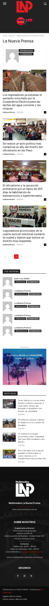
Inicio (5, 35)
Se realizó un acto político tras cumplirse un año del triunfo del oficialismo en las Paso (23, 147)
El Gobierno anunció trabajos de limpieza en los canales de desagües (31, 422)
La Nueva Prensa (9, 112)
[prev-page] (5, 256)
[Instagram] (24, 576)
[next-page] (27, 256)
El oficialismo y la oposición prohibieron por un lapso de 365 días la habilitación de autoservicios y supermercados (22, 190)
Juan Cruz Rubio (22, 278)
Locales (6, 90)
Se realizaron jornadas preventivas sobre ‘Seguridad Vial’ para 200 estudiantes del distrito (31, 437)
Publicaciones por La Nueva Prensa (30, 35)
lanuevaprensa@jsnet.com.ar (32, 552)
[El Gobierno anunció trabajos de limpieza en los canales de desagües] (9, 423)
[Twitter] (31, 576)
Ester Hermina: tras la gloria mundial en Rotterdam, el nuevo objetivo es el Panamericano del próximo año (32, 454)
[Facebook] (17, 576)
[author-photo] (12, 55)
